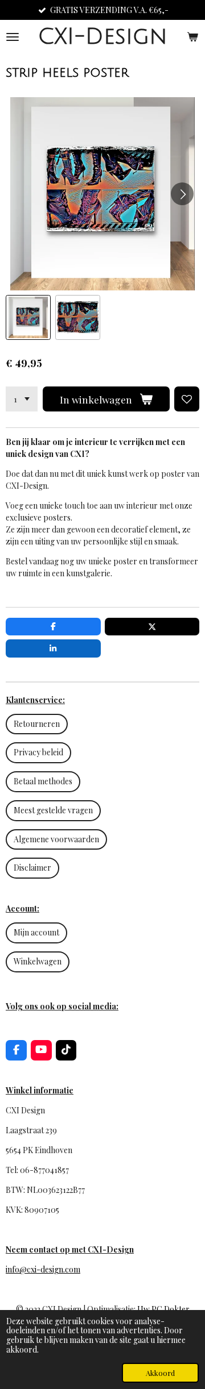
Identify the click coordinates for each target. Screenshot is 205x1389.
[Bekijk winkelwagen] (192, 36)
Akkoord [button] (160, 1373)
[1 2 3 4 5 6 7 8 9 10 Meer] (22, 398)
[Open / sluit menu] (12, 36)
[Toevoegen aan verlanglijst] (186, 398)
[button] (28, 317)
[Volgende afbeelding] (182, 193)
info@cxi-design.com (43, 1269)
